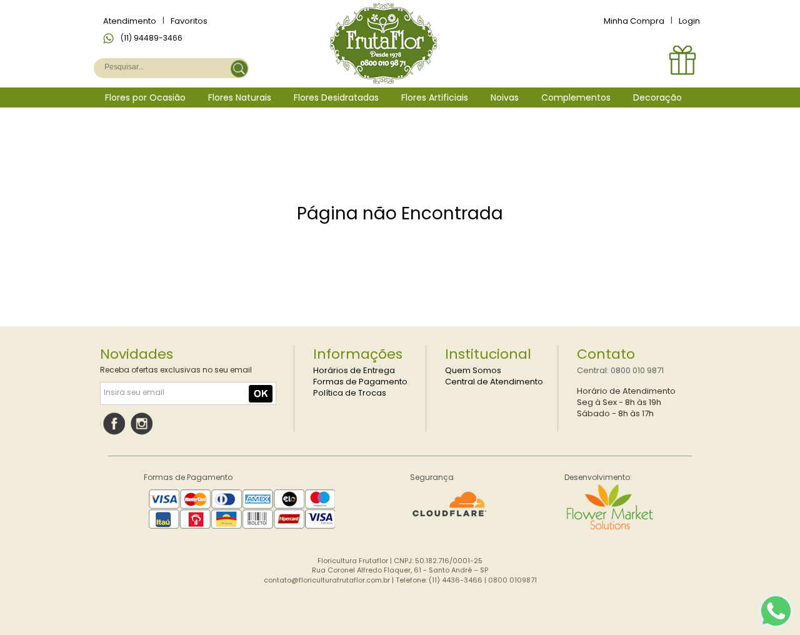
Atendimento (129, 21)
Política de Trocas (349, 393)
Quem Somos (473, 370)
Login (689, 21)
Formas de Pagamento (360, 382)
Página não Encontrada (400, 213)
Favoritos (189, 21)
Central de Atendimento (494, 382)
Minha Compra (634, 21)
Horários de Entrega (354, 370)
